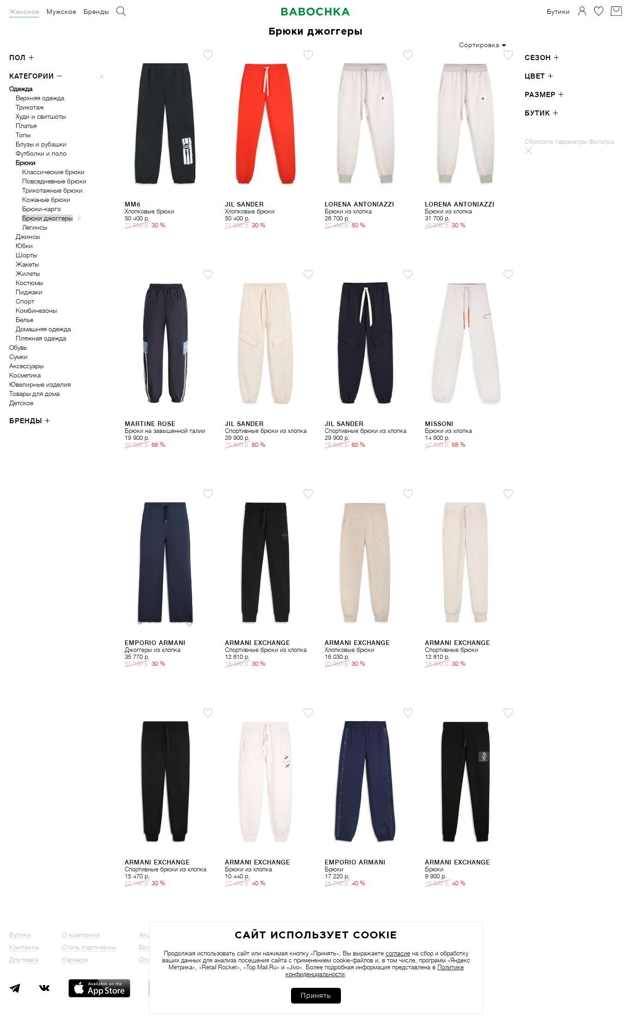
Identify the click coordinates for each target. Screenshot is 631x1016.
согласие (398, 953)
